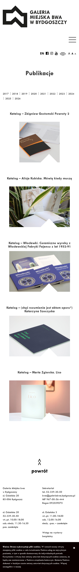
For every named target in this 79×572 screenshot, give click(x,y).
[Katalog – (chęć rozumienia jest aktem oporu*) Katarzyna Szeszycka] (39, 336)
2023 (62, 94)
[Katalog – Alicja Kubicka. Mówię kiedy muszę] (39, 206)
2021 (43, 94)
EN (42, 54)
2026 (18, 99)
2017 (6, 94)
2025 (8, 99)
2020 (34, 94)
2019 (24, 94)
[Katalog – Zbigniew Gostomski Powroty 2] (39, 142)
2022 (52, 94)
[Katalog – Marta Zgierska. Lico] (39, 400)
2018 (15, 94)
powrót (39, 471)
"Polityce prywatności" (31, 567)
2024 (71, 94)
